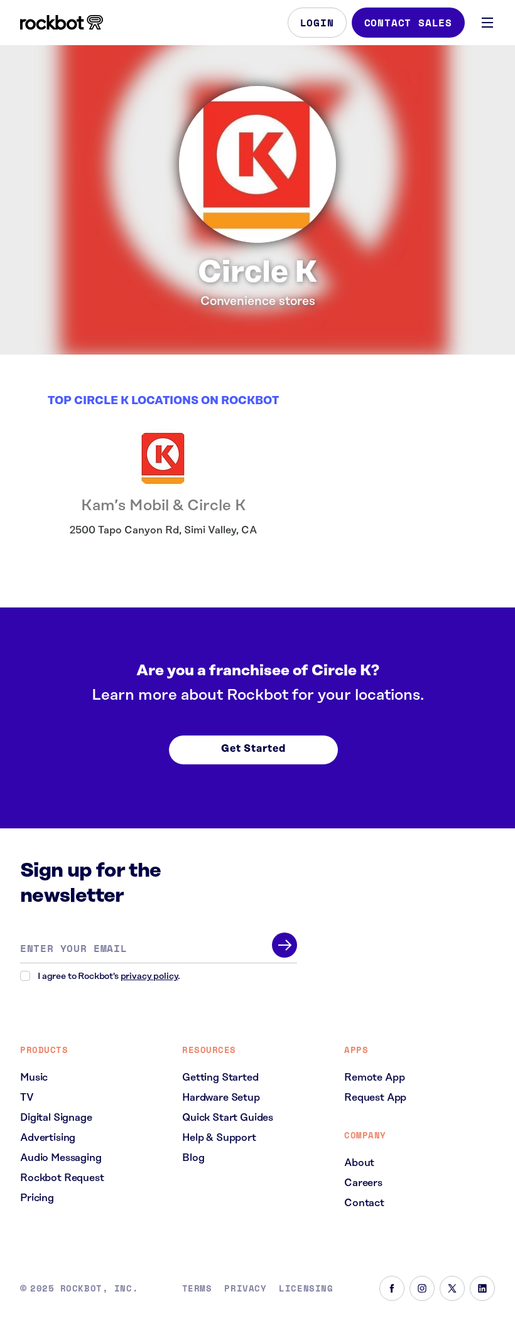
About (359, 1163)
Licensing (306, 1288)
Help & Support (219, 1137)
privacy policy (149, 976)
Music (34, 1077)
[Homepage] (62, 22)
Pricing (37, 1198)
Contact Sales (408, 22)
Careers (363, 1183)
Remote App (374, 1077)
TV (27, 1097)
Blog (193, 1157)
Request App (375, 1097)
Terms (197, 1288)
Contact (364, 1203)
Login (317, 22)
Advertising (47, 1137)
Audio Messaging (61, 1157)
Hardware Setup (221, 1097)
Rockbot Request (62, 1178)
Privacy (245, 1288)
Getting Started (220, 1077)
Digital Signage (56, 1117)
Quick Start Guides (227, 1117)
